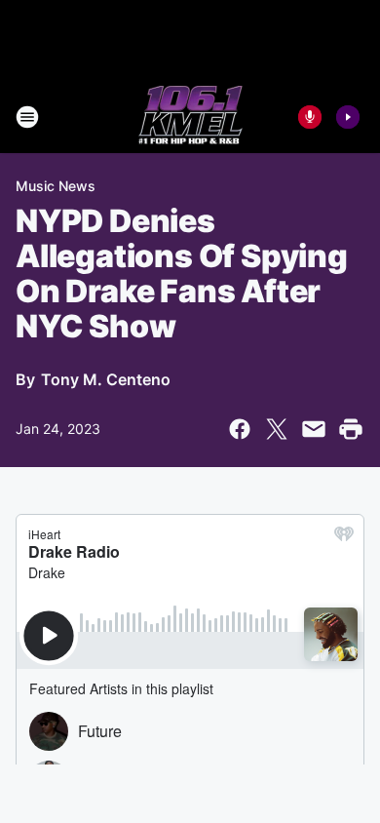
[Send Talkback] (310, 117)
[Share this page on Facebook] (239, 429)
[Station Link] (190, 117)
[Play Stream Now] (348, 117)
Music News (55, 185)
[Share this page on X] (276, 429)
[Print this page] (350, 429)
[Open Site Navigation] (27, 117)
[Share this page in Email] (313, 429)
